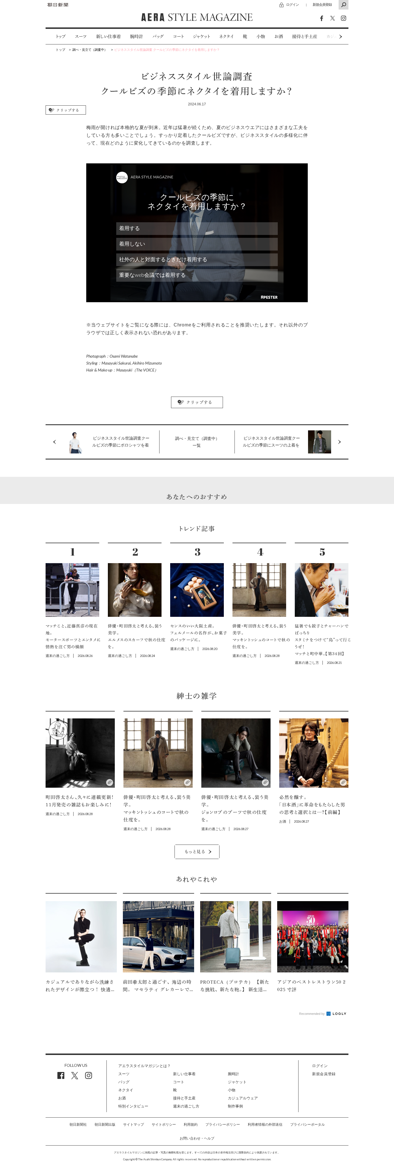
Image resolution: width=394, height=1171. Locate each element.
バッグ (158, 36)
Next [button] (329, 36)
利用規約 (191, 1125)
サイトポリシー (164, 1125)
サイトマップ (133, 1125)
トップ (61, 36)
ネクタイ (226, 36)
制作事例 (235, 1106)
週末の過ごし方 (186, 1106)
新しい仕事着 (108, 36)
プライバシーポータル (307, 1125)
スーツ (81, 36)
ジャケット (201, 36)
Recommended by (312, 1013)
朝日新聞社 (78, 1125)
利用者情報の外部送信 (265, 1125)
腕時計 (136, 36)
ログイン (292, 4)
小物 (260, 36)
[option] (56, 36)
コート (178, 36)
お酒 (278, 36)
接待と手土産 (304, 36)
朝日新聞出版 (105, 1125)
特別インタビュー (133, 1106)
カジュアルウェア (243, 1098)
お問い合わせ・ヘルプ (197, 1138)
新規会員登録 (322, 4)
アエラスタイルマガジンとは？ (144, 1066)
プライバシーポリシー (222, 1125)
